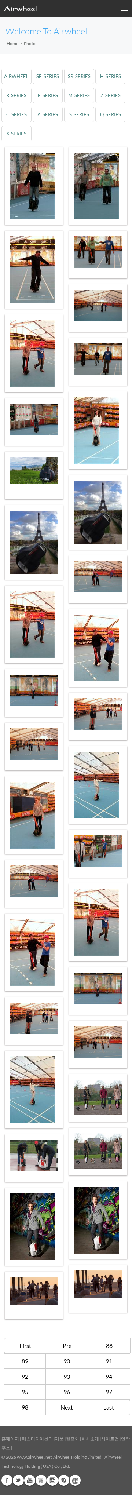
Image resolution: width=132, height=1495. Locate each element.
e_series (48, 95)
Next (66, 1407)
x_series (16, 133)
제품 (59, 1438)
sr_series (79, 76)
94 (109, 1376)
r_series (16, 95)
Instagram (52, 1480)
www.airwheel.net (34, 1457)
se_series (47, 76)
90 (66, 1360)
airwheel (16, 76)
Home (12, 43)
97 (109, 1391)
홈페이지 (10, 1438)
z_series (110, 95)
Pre (67, 1345)
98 (25, 1407)
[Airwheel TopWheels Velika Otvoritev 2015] (34, 1155)
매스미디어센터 (37, 1438)
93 (66, 1376)
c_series (16, 114)
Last (108, 1407)
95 (25, 1391)
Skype (63, 1480)
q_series (110, 114)
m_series (79, 95)
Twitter (18, 1480)
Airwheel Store (41, 1480)
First (25, 1345)
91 (109, 1360)
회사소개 (90, 1438)
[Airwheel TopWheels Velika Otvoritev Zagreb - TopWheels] (34, 186)
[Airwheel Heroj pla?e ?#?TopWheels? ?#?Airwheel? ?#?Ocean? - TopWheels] (98, 1284)
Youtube (29, 1480)
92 (25, 1376)
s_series (79, 114)
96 (66, 1391)
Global (75, 1480)
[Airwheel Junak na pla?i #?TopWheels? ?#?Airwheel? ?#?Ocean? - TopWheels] (34, 1291)
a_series (47, 114)
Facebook (6, 1480)
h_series (110, 76)
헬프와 (72, 1438)
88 (109, 1345)
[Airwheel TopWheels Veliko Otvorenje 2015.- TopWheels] (98, 576)
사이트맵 (110, 1438)
